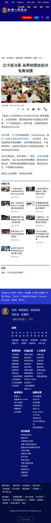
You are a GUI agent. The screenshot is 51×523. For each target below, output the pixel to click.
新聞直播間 (27, 17)
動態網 (40, 500)
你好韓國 (36, 402)
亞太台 (16, 296)
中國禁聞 (15, 361)
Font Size (39, 109)
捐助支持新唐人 (19, 319)
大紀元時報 (29, 497)
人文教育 (41, 350)
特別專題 (25, 431)
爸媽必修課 (41, 370)
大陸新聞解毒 (29, 386)
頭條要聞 (15, 340)
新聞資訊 (24, 310)
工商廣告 (24, 475)
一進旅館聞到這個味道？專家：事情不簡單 (42, 191)
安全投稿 (16, 489)
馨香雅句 (40, 364)
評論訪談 (28, 350)
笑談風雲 (40, 358)
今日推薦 (43, 340)
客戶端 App (7, 492)
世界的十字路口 (30, 379)
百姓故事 (24, 466)
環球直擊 (15, 358)
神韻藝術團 (17, 497)
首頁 (3, 58)
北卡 (8, 123)
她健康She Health (21, 399)
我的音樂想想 (38, 427)
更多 (24, 503)
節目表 (15, 314)
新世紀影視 (15, 503)
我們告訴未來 (26, 435)
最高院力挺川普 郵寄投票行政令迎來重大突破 (17, 250)
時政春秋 (27, 364)
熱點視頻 (24, 340)
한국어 (22, 300)
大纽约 (13, 293)
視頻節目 (10, 58)
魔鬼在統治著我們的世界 (30, 447)
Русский (5, 300)
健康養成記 (18, 406)
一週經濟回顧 (17, 376)
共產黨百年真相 (27, 441)
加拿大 (20, 293)
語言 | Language (43, 2)
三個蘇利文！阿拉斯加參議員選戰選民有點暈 (42, 219)
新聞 (35, 58)
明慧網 (32, 500)
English (33, 296)
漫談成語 (40, 367)
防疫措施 (42, 156)
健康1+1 (17, 396)
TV (37, 17)
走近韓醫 (17, 412)
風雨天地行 (25, 460)
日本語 (14, 300)
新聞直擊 (15, 367)
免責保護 (14, 127)
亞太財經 (15, 386)
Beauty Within (38, 412)
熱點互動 (27, 358)
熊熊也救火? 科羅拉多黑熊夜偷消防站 (17, 234)
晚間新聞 (28, 58)
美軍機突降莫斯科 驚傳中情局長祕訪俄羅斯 (42, 205)
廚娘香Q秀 (37, 418)
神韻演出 (32, 343)
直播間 (25, 314)
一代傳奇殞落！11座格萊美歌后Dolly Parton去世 (17, 191)
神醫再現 (17, 409)
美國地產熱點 (42, 376)
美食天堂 (36, 406)
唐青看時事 (28, 376)
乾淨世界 (39, 497)
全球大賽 (41, 343)
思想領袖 (27, 367)
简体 (33, 2)
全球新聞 (15, 354)
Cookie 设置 (25, 519)
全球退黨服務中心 (19, 500)
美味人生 (36, 409)
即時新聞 (34, 340)
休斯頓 (42, 293)
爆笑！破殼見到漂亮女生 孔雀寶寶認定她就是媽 (17, 205)
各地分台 (20, 2)
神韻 (6, 2)
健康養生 (18, 392)
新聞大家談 (28, 354)
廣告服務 (25, 489)
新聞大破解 (28, 370)
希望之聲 (6, 500)
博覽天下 (15, 343)
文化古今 (40, 373)
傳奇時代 (24, 438)
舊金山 (8, 296)
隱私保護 (36, 486)
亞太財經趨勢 (17, 383)
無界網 (5, 503)
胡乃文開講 (18, 402)
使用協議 (6, 489)
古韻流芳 (40, 361)
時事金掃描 (28, 361)
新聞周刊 (15, 370)
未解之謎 (40, 354)
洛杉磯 (28, 293)
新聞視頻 (16, 350)
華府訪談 (15, 373)
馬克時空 (27, 383)
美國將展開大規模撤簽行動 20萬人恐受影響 (17, 219)
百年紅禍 (24, 457)
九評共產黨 (25, 450)
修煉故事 (24, 472)
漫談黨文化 (25, 469)
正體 (28, 2)
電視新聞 (19, 58)
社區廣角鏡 (16, 379)
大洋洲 (35, 293)
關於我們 (16, 486)
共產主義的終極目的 (29, 444)
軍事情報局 (28, 373)
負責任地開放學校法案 (17, 139)
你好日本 (36, 399)
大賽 (12, 2)
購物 (31, 319)
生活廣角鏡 (37, 396)
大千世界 (36, 415)
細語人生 (27, 389)
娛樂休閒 (37, 392)
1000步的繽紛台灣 (39, 422)
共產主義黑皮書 (27, 463)
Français (42, 296)
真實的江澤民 (26, 454)
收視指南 (26, 486)
